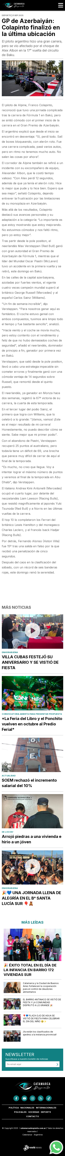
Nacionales (27, 1107)
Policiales (20, 1112)
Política (14, 1107)
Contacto (32, 1116)
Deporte (46, 1112)
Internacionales (46, 1107)
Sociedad (33, 1112)
